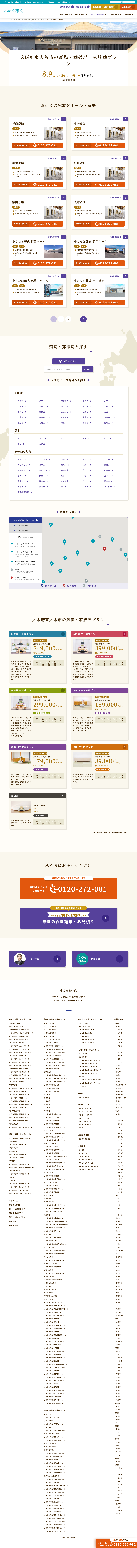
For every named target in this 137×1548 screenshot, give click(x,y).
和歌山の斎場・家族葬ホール (90, 1019)
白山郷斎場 (82, 1086)
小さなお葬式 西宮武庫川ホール (54, 1440)
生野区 (120, 1124)
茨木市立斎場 (48, 1173)
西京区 (120, 1049)
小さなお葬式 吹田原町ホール (54, 1189)
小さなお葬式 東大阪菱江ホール (54, 1306)
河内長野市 (120, 1250)
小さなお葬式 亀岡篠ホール (18, 1117)
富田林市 (119, 1312)
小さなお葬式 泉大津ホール (53, 1387)
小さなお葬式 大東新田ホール (54, 1218)
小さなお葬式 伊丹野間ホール (54, 1424)
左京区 (120, 1039)
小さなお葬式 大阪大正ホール (54, 1341)
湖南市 (118, 1345)
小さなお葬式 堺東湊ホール (53, 1338)
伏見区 (120, 1056)
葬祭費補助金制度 (85, 1139)
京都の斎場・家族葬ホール (20, 1019)
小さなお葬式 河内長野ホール (54, 1351)
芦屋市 (118, 1374)
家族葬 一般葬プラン (85, 1108)
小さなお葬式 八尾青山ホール (54, 1137)
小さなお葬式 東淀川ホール (53, 1361)
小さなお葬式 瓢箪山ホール (53, 1121)
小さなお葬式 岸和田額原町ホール (55, 1328)
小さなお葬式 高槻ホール (52, 1147)
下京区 (120, 1043)
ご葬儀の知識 (114, 14)
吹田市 (118, 1260)
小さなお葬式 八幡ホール (17, 1108)
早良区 (120, 1510)
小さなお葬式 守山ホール (17, 1154)
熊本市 (118, 1442)
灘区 (119, 1354)
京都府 (117, 1023)
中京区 (120, 1046)
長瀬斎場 (47, 1104)
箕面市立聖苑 (48, 1270)
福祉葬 (81, 1128)
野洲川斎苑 (13, 1151)
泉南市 (118, 1267)
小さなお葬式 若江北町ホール (54, 1390)
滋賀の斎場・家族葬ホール (20, 1134)
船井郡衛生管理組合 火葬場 (18, 1121)
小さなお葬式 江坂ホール (52, 1186)
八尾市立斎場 (48, 1130)
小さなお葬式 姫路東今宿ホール (54, 1531)
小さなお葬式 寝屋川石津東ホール (55, 1335)
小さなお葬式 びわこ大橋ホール (20, 1193)
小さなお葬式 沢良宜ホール (53, 1176)
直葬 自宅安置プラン (85, 1121)
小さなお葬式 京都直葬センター (20, 1030)
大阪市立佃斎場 (49, 1036)
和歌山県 (118, 1403)
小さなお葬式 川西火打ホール (54, 1502)
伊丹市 (118, 1380)
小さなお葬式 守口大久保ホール (54, 1228)
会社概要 (82, 1150)
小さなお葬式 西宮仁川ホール (54, 1437)
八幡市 (118, 1082)
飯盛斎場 (47, 1215)
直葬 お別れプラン (85, 1124)
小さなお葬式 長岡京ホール (18, 1082)
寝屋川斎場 (47, 1234)
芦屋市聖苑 (47, 1414)
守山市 (118, 1328)
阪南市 (118, 1286)
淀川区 (120, 1192)
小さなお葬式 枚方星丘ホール (54, 1166)
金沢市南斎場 (83, 1054)
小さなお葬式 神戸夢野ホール (54, 1512)
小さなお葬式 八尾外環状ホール (54, 1367)
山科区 (120, 1062)
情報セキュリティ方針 (86, 1163)
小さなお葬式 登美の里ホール (54, 1400)
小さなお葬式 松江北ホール (88, 1030)
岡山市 (118, 1452)
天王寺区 (120, 1153)
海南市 (118, 1410)
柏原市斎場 (47, 1286)
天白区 (120, 1494)
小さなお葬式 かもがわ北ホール (20, 1065)
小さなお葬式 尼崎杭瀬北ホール (54, 1528)
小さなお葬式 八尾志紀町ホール (54, 1134)
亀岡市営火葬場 (14, 1111)
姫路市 (118, 1400)
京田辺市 (119, 1078)
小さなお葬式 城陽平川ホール (19, 1101)
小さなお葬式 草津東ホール (18, 1158)
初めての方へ (65, 14)
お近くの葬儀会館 (97, 14)
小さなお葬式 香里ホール (52, 1241)
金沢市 (118, 1416)
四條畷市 (119, 1257)
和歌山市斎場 (83, 1023)
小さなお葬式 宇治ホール (17, 1091)
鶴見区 (120, 1150)
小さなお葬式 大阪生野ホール (54, 1345)
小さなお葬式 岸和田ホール (53, 1354)
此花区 (120, 1130)
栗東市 (118, 1332)
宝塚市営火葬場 (49, 1450)
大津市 (118, 1322)
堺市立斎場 (47, 1072)
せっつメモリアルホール (52, 1195)
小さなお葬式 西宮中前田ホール (54, 1525)
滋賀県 (117, 1319)
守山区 (120, 1484)
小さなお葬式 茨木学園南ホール (54, 1179)
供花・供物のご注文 (17, 1217)
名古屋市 (119, 1468)
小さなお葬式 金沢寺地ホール (88, 1063)
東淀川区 (120, 1176)
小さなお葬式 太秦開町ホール (19, 1046)
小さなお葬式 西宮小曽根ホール (54, 1515)
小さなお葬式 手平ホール (87, 1036)
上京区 (120, 1033)
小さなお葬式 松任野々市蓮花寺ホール (91, 1080)
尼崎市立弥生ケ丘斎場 (51, 1476)
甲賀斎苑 (12, 1161)
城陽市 (118, 1075)
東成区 (120, 1173)
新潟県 (117, 1426)
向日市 (118, 1065)
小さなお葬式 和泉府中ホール (54, 1267)
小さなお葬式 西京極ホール (18, 1043)
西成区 (120, 1163)
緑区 (119, 1488)
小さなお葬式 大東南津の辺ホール (55, 1221)
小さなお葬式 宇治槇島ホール (19, 1095)
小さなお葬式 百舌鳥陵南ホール (54, 1082)
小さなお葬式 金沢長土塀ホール (89, 1060)
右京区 (120, 1030)
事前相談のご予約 (16, 1213)
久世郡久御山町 (121, 1085)
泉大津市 (119, 1221)
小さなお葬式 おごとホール (18, 1190)
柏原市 (118, 1241)
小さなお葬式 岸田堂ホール (53, 1124)
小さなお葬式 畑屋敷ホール (88, 1043)
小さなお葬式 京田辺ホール (18, 1098)
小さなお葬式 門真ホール (52, 1231)
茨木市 (118, 1231)
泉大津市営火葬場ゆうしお (53, 1302)
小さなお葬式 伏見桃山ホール (19, 1062)
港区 (119, 1186)
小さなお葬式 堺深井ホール (53, 1322)
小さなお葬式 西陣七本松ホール (20, 1052)
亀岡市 (118, 1101)
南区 (119, 1059)
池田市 (118, 1218)
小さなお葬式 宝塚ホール (52, 1505)
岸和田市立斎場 (49, 1247)
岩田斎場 (47, 1095)
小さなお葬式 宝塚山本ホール (54, 1463)
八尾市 (118, 1309)
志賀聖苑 (12, 1180)
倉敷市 (118, 1449)
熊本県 (117, 1439)
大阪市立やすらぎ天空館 (52, 1039)
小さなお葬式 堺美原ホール (53, 1371)
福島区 (120, 1182)
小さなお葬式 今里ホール (52, 1312)
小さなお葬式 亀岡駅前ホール (19, 1114)
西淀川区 (120, 1166)
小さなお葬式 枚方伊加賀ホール (54, 1163)
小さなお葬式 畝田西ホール (88, 1073)
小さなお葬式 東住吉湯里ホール (54, 1377)
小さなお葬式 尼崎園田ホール (54, 1469)
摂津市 (118, 1263)
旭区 (119, 1117)
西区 (119, 1160)
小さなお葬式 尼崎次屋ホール (54, 1479)
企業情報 (127, 14)
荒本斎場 (47, 1111)
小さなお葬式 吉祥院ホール (18, 1036)
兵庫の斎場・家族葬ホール (54, 1410)
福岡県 (117, 1501)
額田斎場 (47, 1098)
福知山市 (119, 1108)
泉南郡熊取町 (120, 1315)
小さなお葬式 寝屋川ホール (53, 1237)
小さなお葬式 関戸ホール (87, 1039)
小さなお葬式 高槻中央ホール (54, 1150)
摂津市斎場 (47, 1198)
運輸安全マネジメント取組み (88, 1166)
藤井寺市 (119, 1296)
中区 (119, 1205)
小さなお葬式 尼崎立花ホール (54, 1492)
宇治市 (118, 1072)
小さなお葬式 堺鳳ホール (52, 1091)
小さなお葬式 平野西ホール (53, 1069)
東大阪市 (119, 1289)
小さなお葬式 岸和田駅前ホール (54, 1250)
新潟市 (118, 1429)
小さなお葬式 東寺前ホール (18, 1039)
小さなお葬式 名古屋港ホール (54, 1403)
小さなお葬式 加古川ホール (53, 1499)
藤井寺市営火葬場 (50, 1289)
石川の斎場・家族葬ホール (89, 1049)
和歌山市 (119, 1406)
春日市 (118, 1514)
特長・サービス (84, 1093)
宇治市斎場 (13, 1085)
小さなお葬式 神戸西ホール (53, 1348)
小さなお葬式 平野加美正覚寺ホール (56, 1309)
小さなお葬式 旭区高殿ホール (54, 1059)
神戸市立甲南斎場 (50, 1447)
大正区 (120, 1143)
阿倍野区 (120, 1121)
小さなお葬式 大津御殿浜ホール (20, 1138)
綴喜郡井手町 (120, 1091)
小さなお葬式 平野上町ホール (54, 1393)
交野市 (118, 1244)
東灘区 (120, 1358)
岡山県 (117, 1445)
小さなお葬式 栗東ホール (17, 1145)
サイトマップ (14, 1225)
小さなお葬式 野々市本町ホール (89, 1083)
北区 (119, 1036)
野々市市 (119, 1419)
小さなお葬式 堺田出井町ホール (54, 1075)
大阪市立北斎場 (49, 1023)
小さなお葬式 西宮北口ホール (54, 1453)
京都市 (118, 1026)
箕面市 (118, 1302)
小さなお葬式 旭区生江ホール (54, 1062)
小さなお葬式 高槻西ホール (53, 1153)
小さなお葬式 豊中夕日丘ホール (54, 1205)
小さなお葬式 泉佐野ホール (53, 1319)
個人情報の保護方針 (85, 1160)
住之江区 (120, 1137)
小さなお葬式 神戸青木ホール (54, 1518)
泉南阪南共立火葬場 (50, 1296)
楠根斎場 (47, 1108)
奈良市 (118, 1462)
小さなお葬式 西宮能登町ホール (54, 1489)
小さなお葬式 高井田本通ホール (54, 1127)
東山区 (120, 1052)
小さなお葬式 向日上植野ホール (20, 1078)
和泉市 (118, 1228)
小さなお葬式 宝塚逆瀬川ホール (54, 1466)
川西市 (118, 1384)
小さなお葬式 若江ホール (52, 1117)
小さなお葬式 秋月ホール (87, 1033)
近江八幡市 (120, 1341)
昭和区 (120, 1475)
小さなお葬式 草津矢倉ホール (19, 1164)
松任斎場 (82, 1076)
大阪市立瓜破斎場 (50, 1033)
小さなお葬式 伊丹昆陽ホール (54, 1508)
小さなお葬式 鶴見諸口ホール (54, 1049)
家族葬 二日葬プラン (85, 1112)
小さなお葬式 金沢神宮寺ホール (89, 1067)
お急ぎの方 (13, 1200)
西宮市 (118, 1390)
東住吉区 (120, 1169)
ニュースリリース (84, 1156)
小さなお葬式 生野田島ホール (54, 1056)
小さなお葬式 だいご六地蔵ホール (20, 1088)
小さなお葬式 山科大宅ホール (19, 1075)
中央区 (120, 1147)
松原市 (118, 1299)
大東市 (118, 1270)
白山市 (118, 1423)
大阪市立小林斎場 (50, 1026)
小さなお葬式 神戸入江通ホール (54, 1521)
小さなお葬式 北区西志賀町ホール (20, 1127)
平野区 (120, 1179)
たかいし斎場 (48, 1257)
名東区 (120, 1491)
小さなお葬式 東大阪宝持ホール (54, 1325)
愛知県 (117, 1465)
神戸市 (118, 1351)
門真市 (118, 1247)
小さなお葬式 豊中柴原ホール (54, 1208)
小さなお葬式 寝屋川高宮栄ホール (55, 1244)
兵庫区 (120, 1364)
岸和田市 (119, 1254)
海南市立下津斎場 (85, 1026)
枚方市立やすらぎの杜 (51, 1160)
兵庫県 (117, 1348)
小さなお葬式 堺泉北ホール (53, 1085)
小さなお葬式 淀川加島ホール (54, 1397)
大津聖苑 (12, 1177)
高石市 (118, 1273)
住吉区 (120, 1140)
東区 (119, 1436)
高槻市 (118, 1276)
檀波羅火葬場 (48, 1293)
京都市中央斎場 (14, 1023)
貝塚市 (118, 1237)
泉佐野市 (119, 1224)
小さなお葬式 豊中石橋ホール (54, 1374)
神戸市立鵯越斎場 (50, 1443)
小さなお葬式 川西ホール (52, 1460)
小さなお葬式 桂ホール (17, 1026)
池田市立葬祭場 (49, 1276)
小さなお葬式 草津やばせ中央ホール (21, 1167)
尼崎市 (118, 1377)
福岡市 (118, 1504)
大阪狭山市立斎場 (50, 1283)
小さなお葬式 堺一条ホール (53, 1088)
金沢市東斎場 (83, 1057)
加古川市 (119, 1397)
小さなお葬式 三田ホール (52, 1482)
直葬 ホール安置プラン (86, 1118)
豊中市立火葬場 (49, 1202)
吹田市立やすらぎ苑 (50, 1182)
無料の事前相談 (84, 1097)
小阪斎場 (47, 1101)
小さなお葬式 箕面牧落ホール (54, 1273)
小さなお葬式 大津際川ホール (19, 1184)
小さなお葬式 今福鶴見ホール (54, 1046)
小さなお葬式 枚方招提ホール (54, 1169)
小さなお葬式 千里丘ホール (53, 1192)
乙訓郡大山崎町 (121, 1098)
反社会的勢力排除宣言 (86, 1169)
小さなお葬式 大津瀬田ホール (19, 1174)
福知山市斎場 (13, 1124)
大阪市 (118, 1114)
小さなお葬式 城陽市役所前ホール (20, 1104)
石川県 (117, 1413)
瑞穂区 (120, 1478)
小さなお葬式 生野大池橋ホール (54, 1052)
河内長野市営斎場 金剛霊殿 (53, 1280)
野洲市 (118, 1335)
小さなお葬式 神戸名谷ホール (54, 1495)
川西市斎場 (47, 1427)
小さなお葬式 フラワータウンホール (56, 1486)
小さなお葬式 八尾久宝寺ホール (54, 1140)
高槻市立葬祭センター (51, 1143)
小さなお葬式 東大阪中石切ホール (55, 1364)
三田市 (118, 1393)
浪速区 (120, 1156)
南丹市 (118, 1104)
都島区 (120, 1189)
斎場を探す (118, 1019)
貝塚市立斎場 (48, 1299)
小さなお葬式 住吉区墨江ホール (54, 1065)
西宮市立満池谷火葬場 (51, 1434)
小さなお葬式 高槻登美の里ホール (55, 1156)
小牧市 (118, 1497)
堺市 (117, 1195)
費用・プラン (80, 14)
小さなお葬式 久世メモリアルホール (21, 1033)
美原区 (120, 1215)
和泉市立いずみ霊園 (50, 1263)
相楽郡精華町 (120, 1095)
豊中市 (118, 1280)
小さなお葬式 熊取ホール (52, 1384)
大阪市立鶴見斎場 (50, 1030)
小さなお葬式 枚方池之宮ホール (54, 1358)
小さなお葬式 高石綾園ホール (54, 1260)
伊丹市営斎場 (48, 1421)
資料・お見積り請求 (17, 1208)
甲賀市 (118, 1338)
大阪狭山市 (120, 1234)
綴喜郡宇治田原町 (122, 1088)
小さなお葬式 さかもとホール (19, 1187)
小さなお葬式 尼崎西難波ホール (54, 1473)
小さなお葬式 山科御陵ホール (19, 1072)
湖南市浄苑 (13, 1141)
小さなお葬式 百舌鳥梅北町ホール (55, 1078)
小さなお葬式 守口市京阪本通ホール (56, 1224)
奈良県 (117, 1458)
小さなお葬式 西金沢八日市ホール (90, 1070)
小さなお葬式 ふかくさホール (19, 1059)
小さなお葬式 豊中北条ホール (54, 1212)
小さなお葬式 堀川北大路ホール (20, 1069)
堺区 (119, 1202)
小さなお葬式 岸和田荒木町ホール (55, 1254)
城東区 (120, 1134)
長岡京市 (119, 1069)
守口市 (118, 1306)
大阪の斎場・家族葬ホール (54, 1019)
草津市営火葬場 (14, 1171)
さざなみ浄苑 (13, 1148)
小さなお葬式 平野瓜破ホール (54, 1315)
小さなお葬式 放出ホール (52, 1043)
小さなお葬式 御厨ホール (52, 1114)
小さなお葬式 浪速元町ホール (54, 1380)
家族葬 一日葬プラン (85, 1115)
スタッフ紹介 (35, 958)
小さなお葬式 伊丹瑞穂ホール (54, 1456)
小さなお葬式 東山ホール (17, 1056)
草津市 (118, 1325)
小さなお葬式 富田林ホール (53, 1332)
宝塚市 (118, 1387)
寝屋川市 (119, 1283)
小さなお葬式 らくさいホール (19, 1049)
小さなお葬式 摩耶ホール (52, 1417)
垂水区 (120, 1367)
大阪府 (117, 1111)
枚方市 (118, 1293)
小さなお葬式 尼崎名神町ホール (54, 1430)
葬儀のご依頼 (14, 1204)
